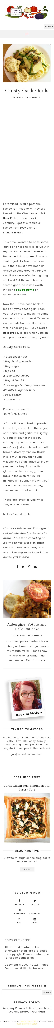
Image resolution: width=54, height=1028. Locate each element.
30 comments (32, 98)
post (25, 309)
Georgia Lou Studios (27, 1024)
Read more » (35, 660)
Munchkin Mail (12, 232)
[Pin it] (29, 566)
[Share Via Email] (35, 566)
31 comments (35, 636)
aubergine (20, 636)
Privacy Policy (24, 1008)
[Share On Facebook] (17, 566)
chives (19, 98)
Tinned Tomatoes (28, 1021)
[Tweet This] (23, 566)
